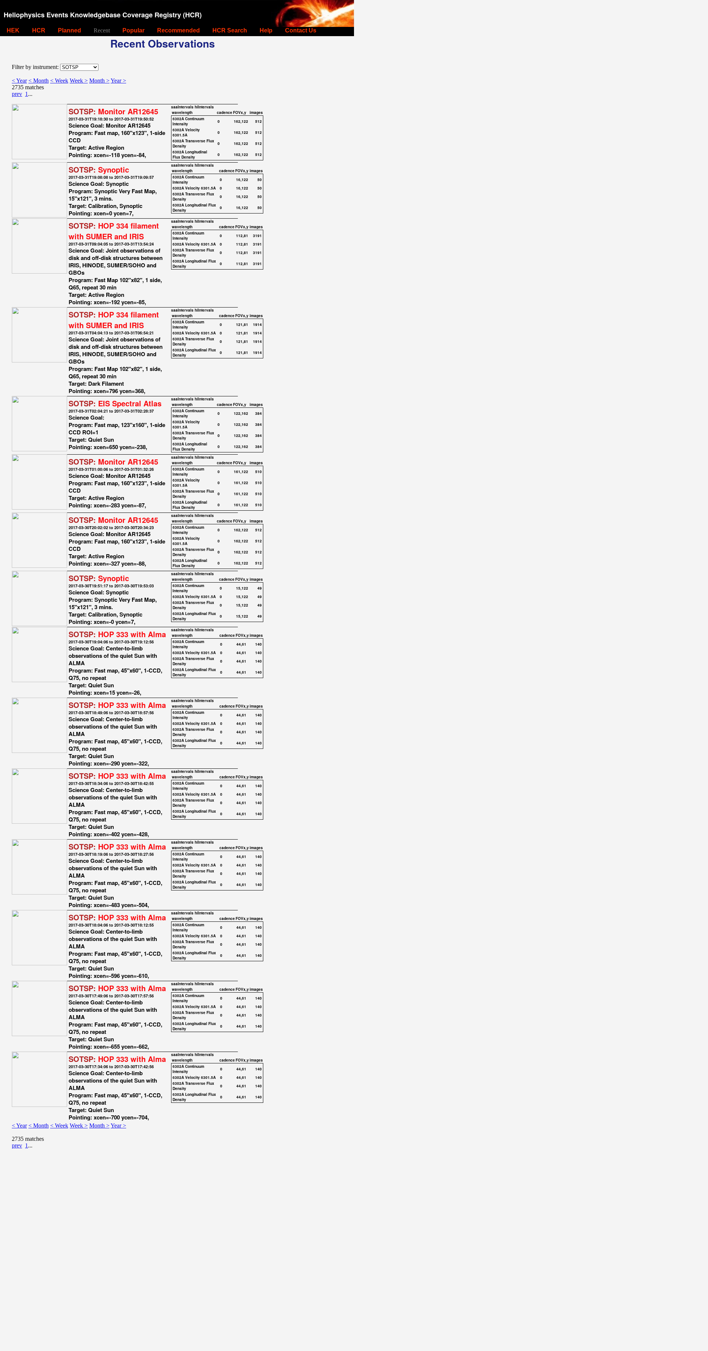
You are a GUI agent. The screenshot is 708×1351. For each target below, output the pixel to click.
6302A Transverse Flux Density (193, 143)
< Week (59, 80)
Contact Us (300, 30)
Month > (99, 80)
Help (266, 30)
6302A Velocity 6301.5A (186, 132)
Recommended (178, 30)
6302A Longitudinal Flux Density (190, 154)
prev (17, 94)
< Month (38, 80)
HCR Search (229, 30)
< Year (19, 80)
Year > (118, 80)
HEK (13, 30)
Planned (69, 30)
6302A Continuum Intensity (188, 121)
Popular (133, 30)
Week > (79, 80)
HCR (38, 30)
